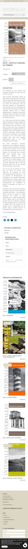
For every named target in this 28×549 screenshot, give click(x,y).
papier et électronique (14, 260)
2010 (9, 61)
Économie (11, 57)
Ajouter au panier (18, 83)
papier (14, 261)
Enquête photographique (9, 519)
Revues (5, 515)
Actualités (6, 521)
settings (18, 544)
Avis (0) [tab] (6, 233)
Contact (5, 523)
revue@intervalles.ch (7, 504)
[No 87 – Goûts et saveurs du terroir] (14, 38)
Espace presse (7, 1)
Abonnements (7, 517)
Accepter (4, 546)
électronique (9, 261)
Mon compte (14, 1)
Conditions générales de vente (12, 508)
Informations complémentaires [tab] (12, 228)
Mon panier (21, 1)
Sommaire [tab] (7, 230)
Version (5, 74)
